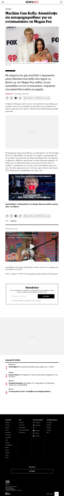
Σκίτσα (7, 449)
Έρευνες (7, 442)
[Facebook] (7, 98)
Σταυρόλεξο (31, 274)
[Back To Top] (56, 494)
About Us (21, 422)
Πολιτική (7, 425)
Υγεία (6, 440)
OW (48, 432)
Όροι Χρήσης (22, 427)
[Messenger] (16, 98)
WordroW (44, 274)
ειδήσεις (15, 207)
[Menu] (3, 2)
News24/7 (49, 422)
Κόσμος (7, 427)
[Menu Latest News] (61, 2)
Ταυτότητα (21, 425)
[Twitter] (11, 98)
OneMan (49, 427)
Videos (7, 454)
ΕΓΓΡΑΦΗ (32, 471)
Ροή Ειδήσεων (8, 444)
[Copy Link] (20, 98)
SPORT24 (49, 425)
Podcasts (7, 452)
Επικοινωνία (22, 432)
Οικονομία (7, 432)
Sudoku (38, 274)
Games (14, 274)
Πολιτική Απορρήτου (24, 430)
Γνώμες (7, 430)
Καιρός (7, 447)
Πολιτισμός (8, 435)
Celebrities (8, 9)
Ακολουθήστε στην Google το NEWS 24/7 (18, 267)
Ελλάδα (7, 422)
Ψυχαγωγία (8, 437)
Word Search (53, 274)
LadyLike (49, 430)
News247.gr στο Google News (31, 204)
